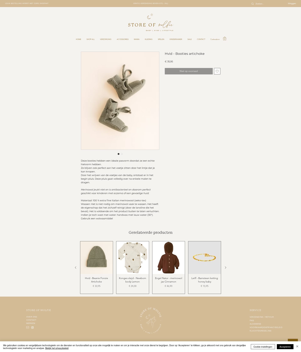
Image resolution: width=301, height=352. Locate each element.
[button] (224, 39)
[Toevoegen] (217, 71)
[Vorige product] (75, 267)
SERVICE (255, 310)
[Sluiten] (297, 346)
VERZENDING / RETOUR (262, 317)
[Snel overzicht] (96, 257)
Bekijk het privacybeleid (57, 348)
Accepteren (285, 346)
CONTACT (31, 320)
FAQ (252, 320)
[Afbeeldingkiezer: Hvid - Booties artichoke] (118, 153)
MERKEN (30, 323)
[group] (150, 267)
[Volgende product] (225, 267)
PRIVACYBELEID (275, 327)
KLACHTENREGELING (260, 331)
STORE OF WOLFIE (38, 310)
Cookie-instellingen (262, 346)
